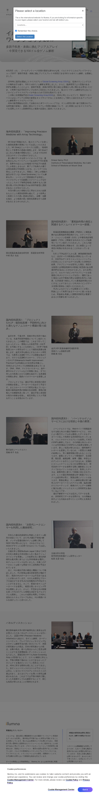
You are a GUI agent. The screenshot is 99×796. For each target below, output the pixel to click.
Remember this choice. (28, 31)
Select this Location (25, 37)
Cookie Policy (72, 780)
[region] (49, 780)
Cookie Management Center (20, 780)
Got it (85, 789)
